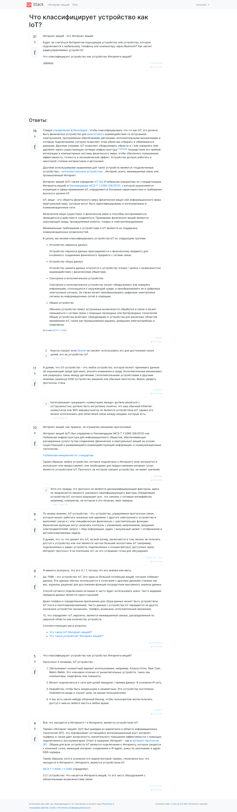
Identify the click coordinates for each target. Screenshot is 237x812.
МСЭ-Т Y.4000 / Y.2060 (57, 768)
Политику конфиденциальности (74, 808)
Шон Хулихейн (155, 642)
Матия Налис (59, 358)
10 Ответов (156, 63)
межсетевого (95, 134)
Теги (75, 4)
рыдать (158, 710)
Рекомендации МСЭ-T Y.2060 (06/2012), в (96, 185)
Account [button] (201, 4)
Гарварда (122, 149)
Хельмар (158, 476)
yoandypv (157, 389)
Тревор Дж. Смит (153, 557)
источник (157, 67)
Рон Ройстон (156, 786)
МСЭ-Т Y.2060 (60, 330)
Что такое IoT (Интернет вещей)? (70, 632)
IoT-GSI (98, 181)
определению (61, 130)
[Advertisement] (102, 91)
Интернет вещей (58, 4)
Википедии (80, 130)
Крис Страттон (60, 418)
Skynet (82, 350)
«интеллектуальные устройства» (82, 171)
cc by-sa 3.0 (177, 804)
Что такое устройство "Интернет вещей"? (76, 636)
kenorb (159, 337)
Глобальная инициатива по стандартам (68, 455)
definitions (48, 63)
